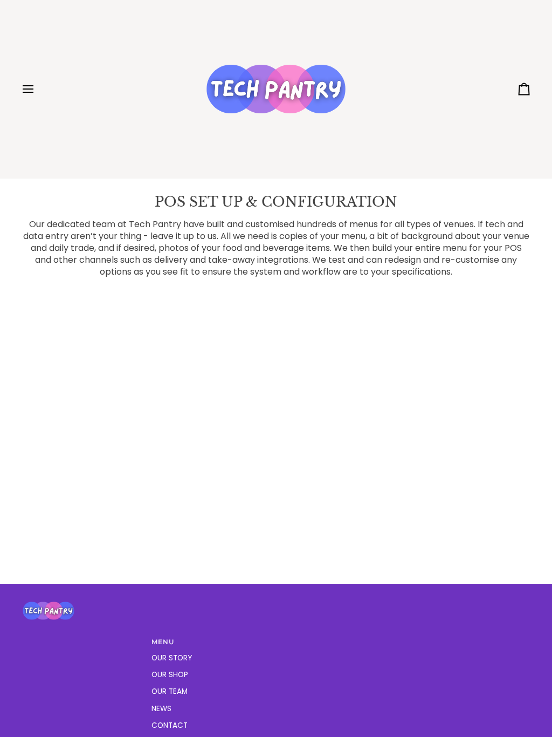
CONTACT (169, 725)
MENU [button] (162, 642)
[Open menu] (38, 89)
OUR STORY (171, 658)
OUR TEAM (169, 691)
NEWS (161, 709)
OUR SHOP (169, 675)
